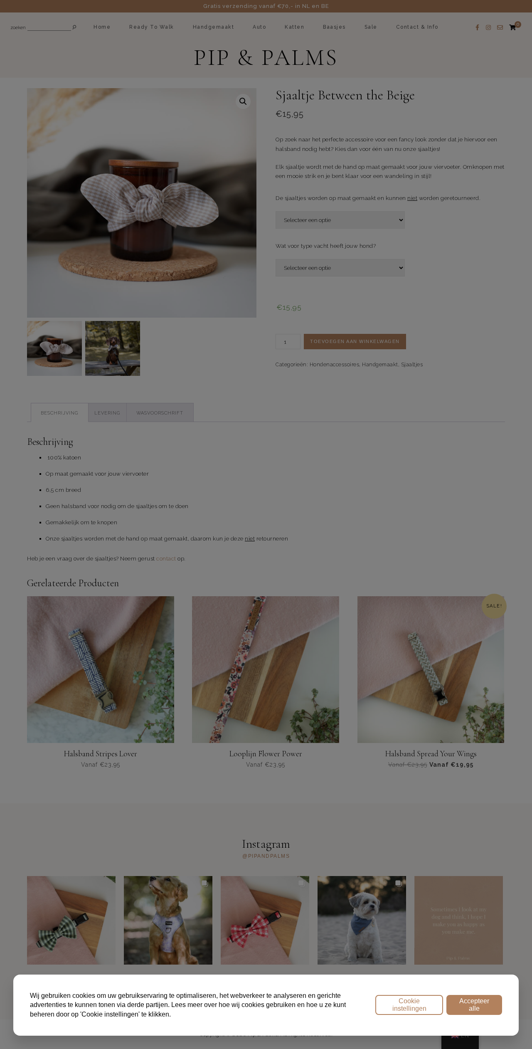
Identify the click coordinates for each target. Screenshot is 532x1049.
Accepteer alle (474, 1004)
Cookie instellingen (409, 1004)
